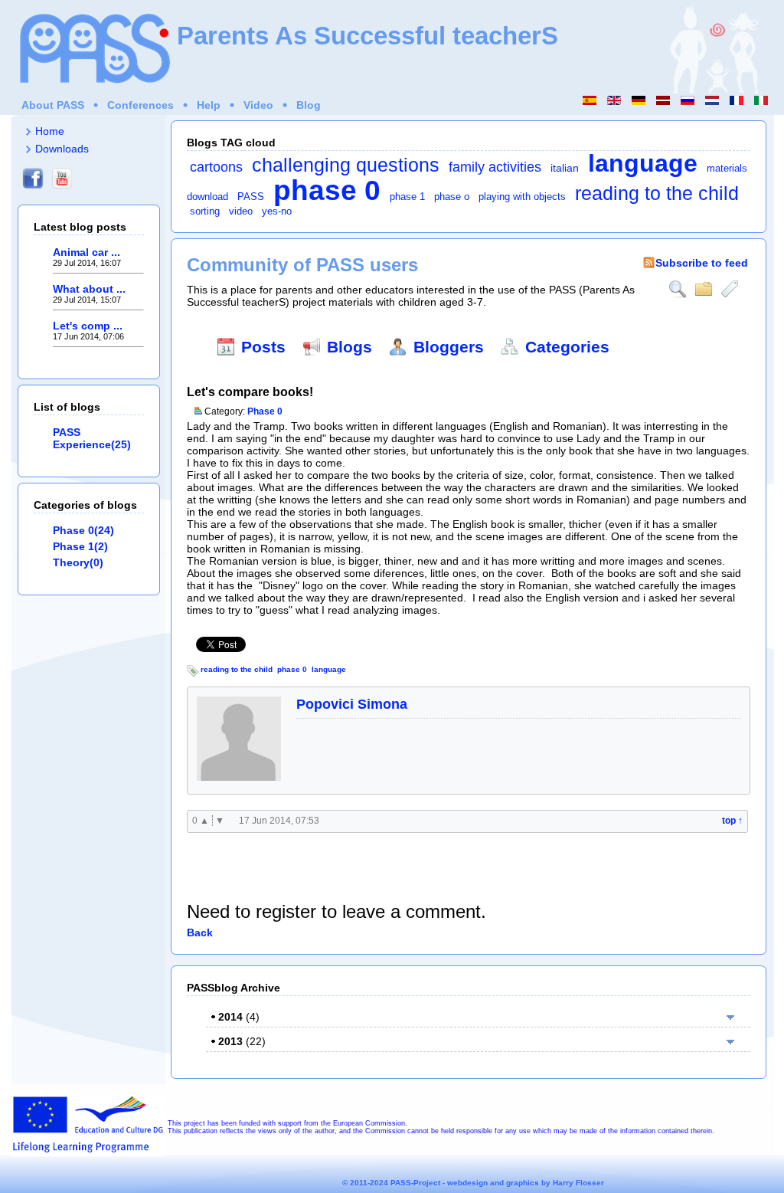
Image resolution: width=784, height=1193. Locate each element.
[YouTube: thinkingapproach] (62, 189)
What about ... (89, 289)
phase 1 (407, 197)
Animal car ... (86, 252)
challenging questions (345, 165)
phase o (451, 197)
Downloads (62, 149)
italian (564, 168)
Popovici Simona (351, 704)
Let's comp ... (87, 326)
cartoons (216, 167)
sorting (205, 211)
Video (258, 105)
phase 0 (327, 190)
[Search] (677, 289)
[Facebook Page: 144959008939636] (32, 189)
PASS (250, 197)
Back (200, 932)
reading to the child (657, 193)
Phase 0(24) (83, 530)
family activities (495, 167)
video (241, 211)
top (732, 820)
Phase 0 (265, 411)
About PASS (52, 105)
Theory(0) (78, 562)
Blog (308, 105)
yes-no (277, 211)
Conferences (140, 105)
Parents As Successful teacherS (367, 35)
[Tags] (729, 289)
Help (208, 105)
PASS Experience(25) (92, 438)
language (642, 163)
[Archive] (703, 289)
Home (49, 131)
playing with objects (522, 197)
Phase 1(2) (80, 546)
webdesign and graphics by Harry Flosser (525, 1182)
